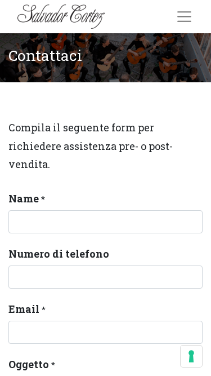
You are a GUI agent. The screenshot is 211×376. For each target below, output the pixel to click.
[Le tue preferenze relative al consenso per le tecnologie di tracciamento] (191, 356)
